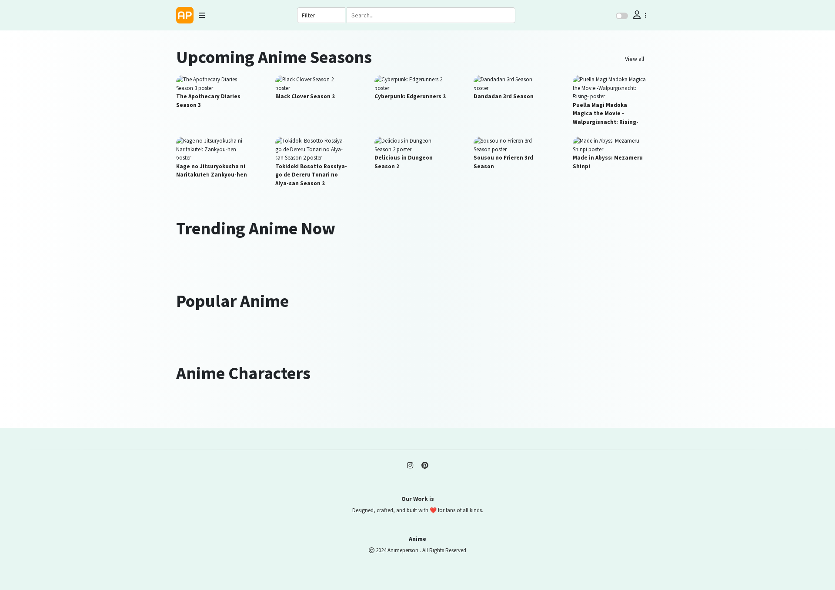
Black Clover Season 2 (305, 96)
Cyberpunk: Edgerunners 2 (410, 96)
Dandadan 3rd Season (504, 96)
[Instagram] (410, 465)
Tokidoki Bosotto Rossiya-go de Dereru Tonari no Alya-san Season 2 (311, 175)
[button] (638, 15)
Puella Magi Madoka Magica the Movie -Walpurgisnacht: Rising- (605, 113)
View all (634, 59)
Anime (417, 539)
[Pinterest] (424, 465)
